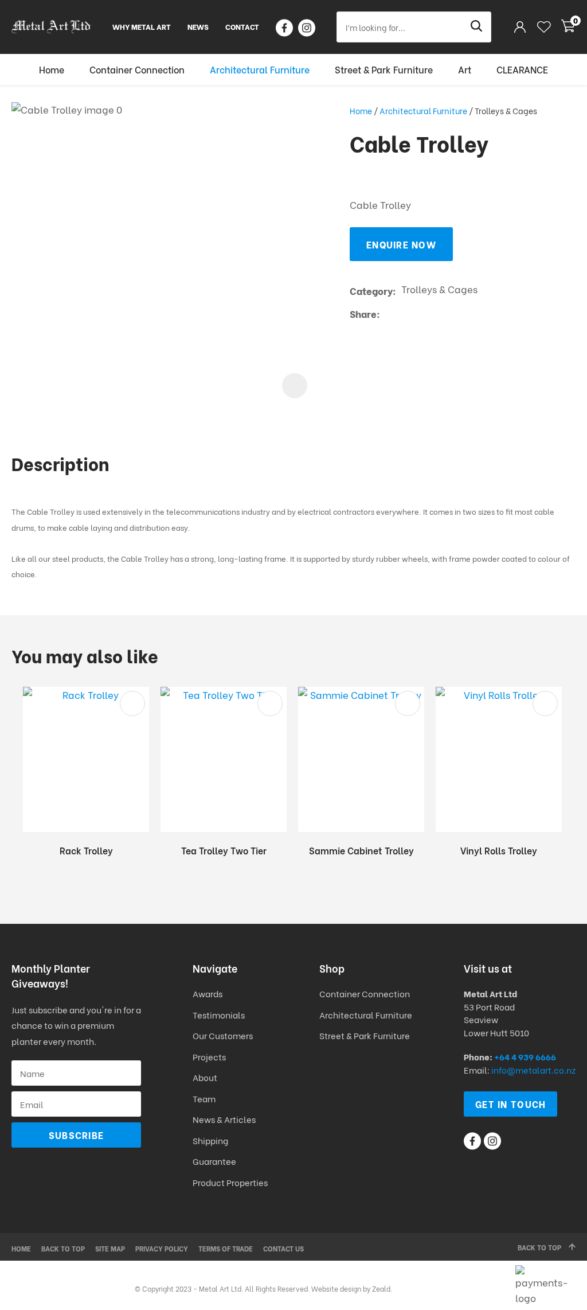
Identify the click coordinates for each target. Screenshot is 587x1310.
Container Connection (137, 69)
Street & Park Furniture (384, 69)
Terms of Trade (225, 1248)
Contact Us (283, 1248)
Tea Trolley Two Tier (224, 850)
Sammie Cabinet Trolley (361, 850)
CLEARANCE (522, 69)
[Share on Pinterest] (438, 313)
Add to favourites (132, 703)
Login (519, 27)
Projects (209, 1056)
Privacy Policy (161, 1248)
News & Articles (224, 1119)
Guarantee (214, 1160)
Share (363, 313)
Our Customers (223, 1035)
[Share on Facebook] (387, 313)
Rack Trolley (86, 850)
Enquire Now (401, 244)
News (198, 26)
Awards (207, 993)
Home (51, 69)
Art (464, 69)
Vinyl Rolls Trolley (498, 850)
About (205, 1077)
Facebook (284, 28)
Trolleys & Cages (506, 110)
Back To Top (539, 1247)
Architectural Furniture (260, 69)
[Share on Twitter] (402, 313)
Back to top (63, 1248)
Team (204, 1098)
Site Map (110, 1248)
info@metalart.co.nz (533, 1069)
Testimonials (219, 1014)
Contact (242, 26)
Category (371, 290)
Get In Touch (510, 1103)
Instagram (306, 28)
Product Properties (230, 1182)
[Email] (420, 313)
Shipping (211, 1140)
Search (477, 26)
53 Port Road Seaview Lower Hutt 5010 (496, 1019)
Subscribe (76, 1134)
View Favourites (544, 27)
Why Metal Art (141, 26)
